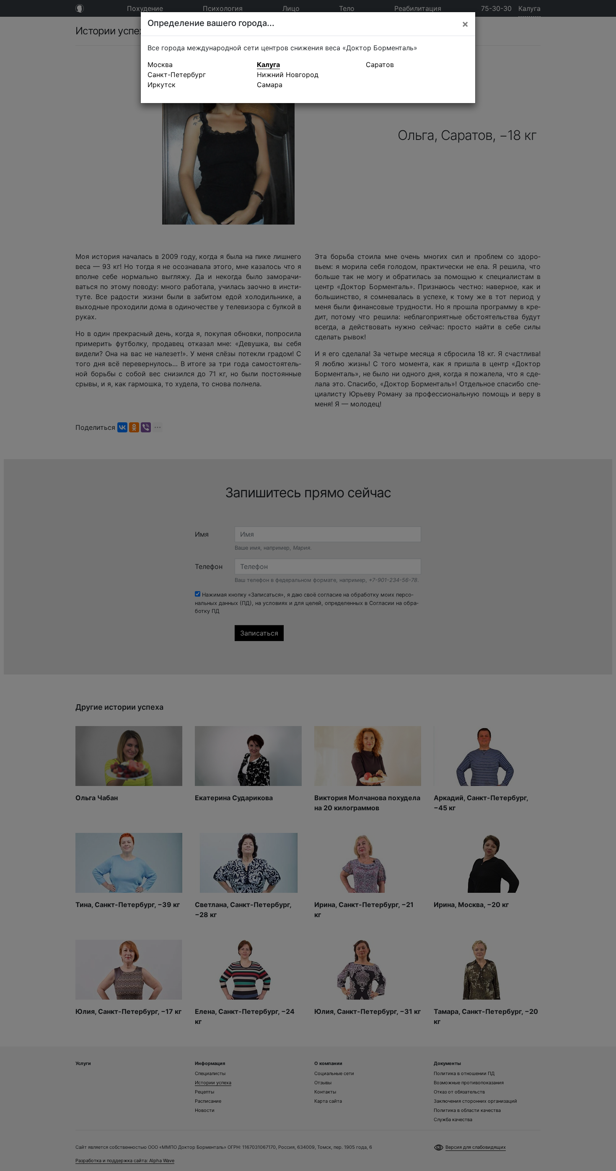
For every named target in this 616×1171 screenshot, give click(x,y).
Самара (269, 84)
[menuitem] (199, 64)
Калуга (268, 64)
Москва (160, 64)
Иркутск (162, 84)
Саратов (380, 64)
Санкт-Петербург (177, 74)
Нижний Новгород (287, 74)
